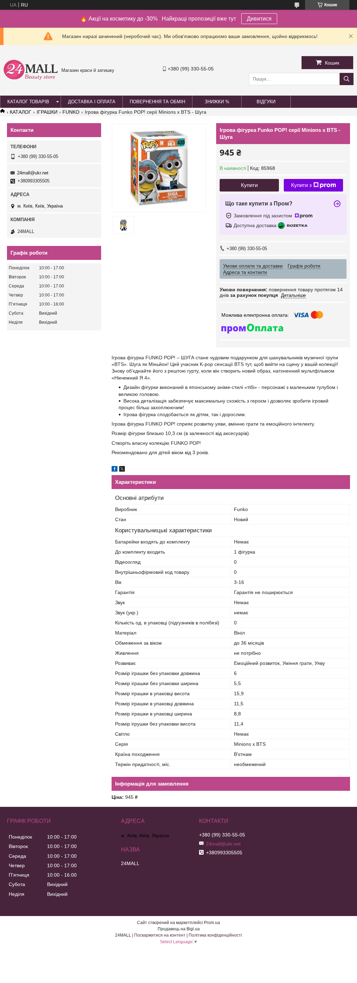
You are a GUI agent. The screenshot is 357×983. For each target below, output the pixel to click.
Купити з (301, 185)
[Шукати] (347, 79)
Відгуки (266, 101)
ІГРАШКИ (47, 112)
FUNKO (70, 112)
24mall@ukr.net (32, 172)
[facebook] (114, 470)
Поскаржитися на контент (159, 935)
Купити (249, 185)
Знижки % (217, 101)
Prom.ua (212, 922)
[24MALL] (30, 79)
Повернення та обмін (157, 101)
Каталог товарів (28, 101)
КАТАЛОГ (20, 112)
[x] (122, 470)
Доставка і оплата (91, 101)
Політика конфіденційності (215, 935)
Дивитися (259, 19)
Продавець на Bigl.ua (179, 928)
